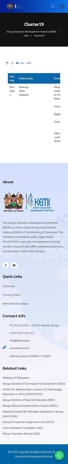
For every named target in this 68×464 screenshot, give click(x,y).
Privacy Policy (11, 294)
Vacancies (9, 286)
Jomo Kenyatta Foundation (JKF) (23, 427)
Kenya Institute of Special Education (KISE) (29, 400)
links (22, 63)
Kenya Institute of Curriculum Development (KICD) (34, 383)
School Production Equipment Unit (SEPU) (28, 422)
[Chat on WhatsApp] (59, 455)
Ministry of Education (16, 377)
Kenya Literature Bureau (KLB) (21, 433)
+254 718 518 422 (22, 333)
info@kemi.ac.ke (20, 340)
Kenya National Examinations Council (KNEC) (30, 405)
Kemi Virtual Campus (15, 303)
